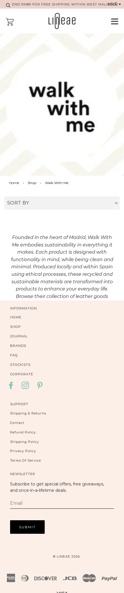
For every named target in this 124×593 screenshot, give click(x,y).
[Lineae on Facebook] (12, 387)
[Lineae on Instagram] (25, 387)
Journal (19, 336)
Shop (32, 183)
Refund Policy (23, 432)
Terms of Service (25, 460)
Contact (17, 423)
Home (14, 183)
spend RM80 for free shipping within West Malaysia (62, 4)
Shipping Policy (24, 442)
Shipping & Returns (28, 413)
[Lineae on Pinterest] (40, 387)
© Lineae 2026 (66, 556)
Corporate (21, 374)
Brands (18, 346)
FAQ (14, 355)
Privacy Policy (23, 451)
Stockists (20, 365)
